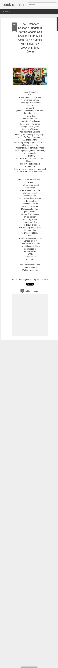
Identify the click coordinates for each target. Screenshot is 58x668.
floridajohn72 (42, 279)
